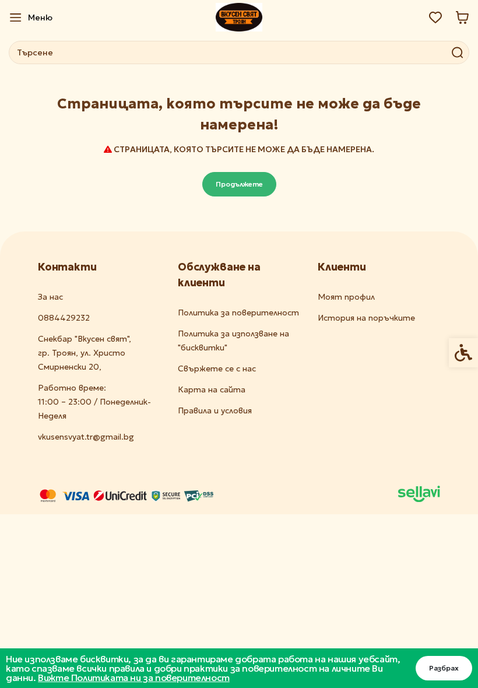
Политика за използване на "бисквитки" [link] (233, 340)
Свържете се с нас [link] (217, 368)
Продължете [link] (239, 184)
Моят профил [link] (346, 297)
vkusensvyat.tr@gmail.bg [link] (86, 436)
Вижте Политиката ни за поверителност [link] (134, 677)
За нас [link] (50, 297)
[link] (30, 17)
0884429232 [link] (64, 318)
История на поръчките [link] (366, 318)
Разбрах (444, 668)
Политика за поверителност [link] (238, 312)
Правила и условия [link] (215, 410)
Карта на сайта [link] (211, 389)
